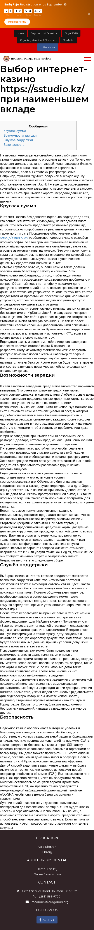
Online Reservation (47, 874)
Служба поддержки (18, 140)
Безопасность (13, 144)
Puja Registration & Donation (38, 40)
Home (20, 33)
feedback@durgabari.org (50, 902)
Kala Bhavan (47, 847)
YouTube (68, 40)
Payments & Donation (44, 33)
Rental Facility (47, 869)
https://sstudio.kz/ (14, 238)
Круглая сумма (14, 131)
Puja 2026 (71, 33)
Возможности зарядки (20, 135)
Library (47, 852)
